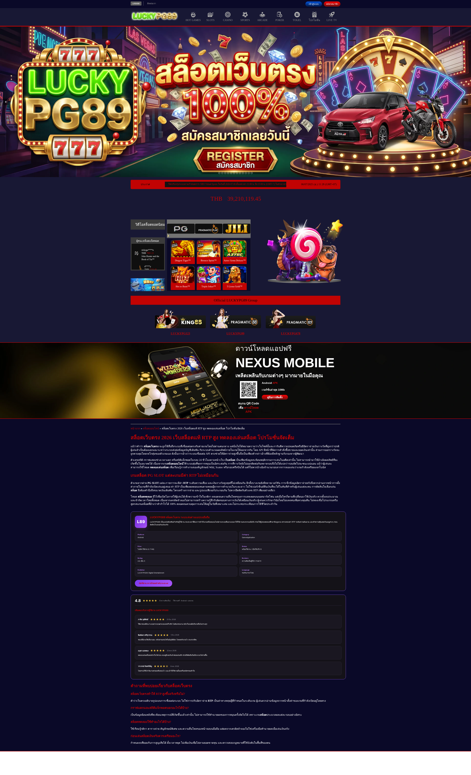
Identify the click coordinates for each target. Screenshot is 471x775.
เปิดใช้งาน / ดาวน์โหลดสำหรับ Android (153, 583)
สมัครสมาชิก (332, 4)
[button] (6, 102)
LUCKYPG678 (290, 333)
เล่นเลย (182, 252)
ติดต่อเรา (151, 3)
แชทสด (136, 3)
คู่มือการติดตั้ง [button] (275, 397)
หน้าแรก (135, 428)
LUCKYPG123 (180, 333)
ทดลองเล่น (183, 244)
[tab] (181, 229)
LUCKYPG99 (235, 333)
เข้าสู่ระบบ (314, 4)
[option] (219, 173)
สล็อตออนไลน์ (151, 428)
